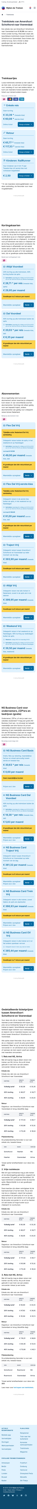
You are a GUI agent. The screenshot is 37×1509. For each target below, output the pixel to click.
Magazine (23, 1452)
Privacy (18, 1490)
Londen (4, 1473)
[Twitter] (4, 1495)
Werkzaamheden (8, 1446)
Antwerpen (6, 1463)
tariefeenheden (17, 1163)
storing (4, 2)
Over (4, 1490)
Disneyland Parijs (26, 1473)
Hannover (23, 1470)
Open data (11, 1490)
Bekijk (27, 305)
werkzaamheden (12, 2)
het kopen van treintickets (23, 1387)
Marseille (23, 1477)
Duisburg (23, 1466)
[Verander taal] (30, 8)
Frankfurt (23, 1463)
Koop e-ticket (24, 124)
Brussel (4, 1477)
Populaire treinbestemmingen (13, 1458)
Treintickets (10, 14)
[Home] (3, 14)
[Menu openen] (34, 8)
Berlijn (4, 1466)
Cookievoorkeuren (9, 1492)
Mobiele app (6, 1435)
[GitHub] (26, 1495)
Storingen (5, 1442)
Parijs (4, 1470)
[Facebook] (8, 1495)
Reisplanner (24, 1433)
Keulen (4, 1480)
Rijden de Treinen (18, 1488)
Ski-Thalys (24, 1480)
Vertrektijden (6, 1438)
